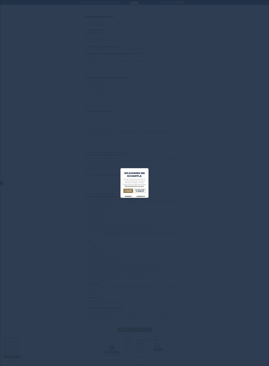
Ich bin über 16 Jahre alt (128, 190)
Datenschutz (141, 196)
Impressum (128, 196)
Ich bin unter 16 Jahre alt (139, 190)
